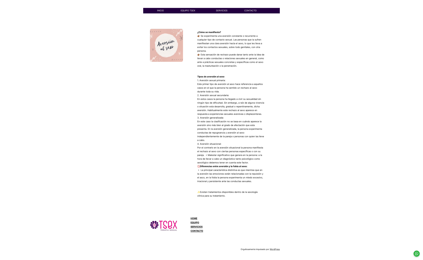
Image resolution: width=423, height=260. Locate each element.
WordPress (275, 249)
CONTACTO (250, 10)
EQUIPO (195, 222)
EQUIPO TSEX (188, 10)
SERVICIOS (221, 10)
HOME (194, 218)
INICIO (160, 10)
